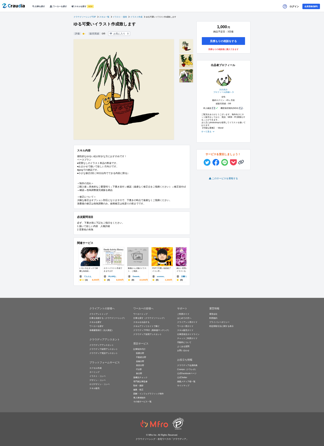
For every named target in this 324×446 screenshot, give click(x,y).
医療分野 (140, 353)
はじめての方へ (184, 318)
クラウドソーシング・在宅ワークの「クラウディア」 (162, 439)
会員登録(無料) (311, 6)
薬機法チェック (140, 377)
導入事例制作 (139, 398)
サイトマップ (183, 385)
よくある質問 (183, 346)
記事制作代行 (139, 349)
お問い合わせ (183, 350)
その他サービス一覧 (142, 401)
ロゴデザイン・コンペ (99, 384)
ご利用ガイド (183, 314)
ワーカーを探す (59, 6)
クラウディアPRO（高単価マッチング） (151, 330)
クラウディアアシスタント (101, 345)
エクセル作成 (95, 368)
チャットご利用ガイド (187, 338)
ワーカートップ (140, 314)
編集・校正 (138, 389)
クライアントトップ (98, 314)
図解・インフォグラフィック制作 (148, 394)
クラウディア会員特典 (187, 365)
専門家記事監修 (140, 381)
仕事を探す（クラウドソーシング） (149, 318)
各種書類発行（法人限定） (101, 330)
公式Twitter (182, 377)
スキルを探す (83, 6)
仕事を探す (39, 6)
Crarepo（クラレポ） (187, 369)
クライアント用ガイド (187, 322)
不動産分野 (141, 357)
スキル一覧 (104, 17)
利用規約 (213, 318)
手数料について (184, 342)
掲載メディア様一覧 (186, 381)
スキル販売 (94, 388)
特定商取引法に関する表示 (221, 326)
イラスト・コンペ (97, 376)
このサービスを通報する (225, 178)
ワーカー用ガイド (185, 326)
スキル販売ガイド (185, 330)
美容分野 (140, 365)
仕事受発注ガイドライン (188, 334)
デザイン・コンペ (97, 380)
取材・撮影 (138, 385)
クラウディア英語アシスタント (103, 353)
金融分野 (140, 361)
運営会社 (213, 314)
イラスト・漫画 (120, 17)
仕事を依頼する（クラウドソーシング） (107, 318)
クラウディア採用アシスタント (147, 334)
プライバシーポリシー (219, 322)
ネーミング (94, 372)
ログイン (294, 6)
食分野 (139, 373)
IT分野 (139, 369)
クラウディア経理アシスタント (103, 349)
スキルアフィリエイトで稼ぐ (146, 326)
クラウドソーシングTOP (85, 17)
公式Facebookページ (186, 373)
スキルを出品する (141, 322)
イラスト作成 (136, 17)
